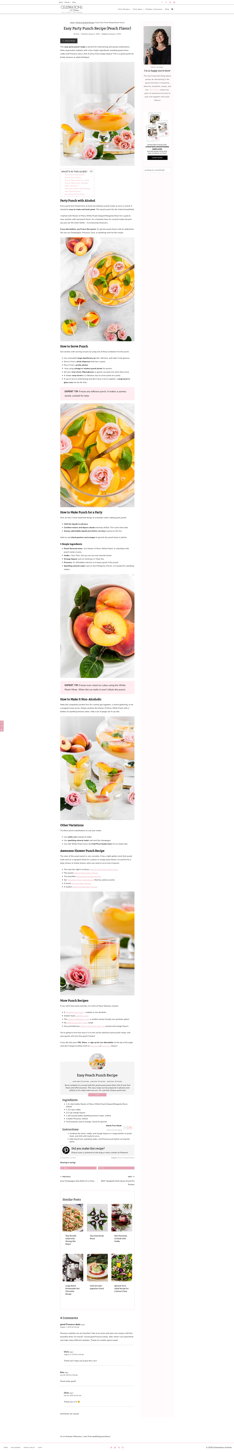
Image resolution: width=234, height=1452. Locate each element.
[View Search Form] (172, 9)
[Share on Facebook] (2, 722)
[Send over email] (2, 730)
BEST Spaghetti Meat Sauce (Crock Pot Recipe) (117, 1181)
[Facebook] (162, 2)
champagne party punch (77, 1022)
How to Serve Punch (73, 177)
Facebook (106, 1046)
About (61, 2)
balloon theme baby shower (86, 873)
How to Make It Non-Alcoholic (76, 183)
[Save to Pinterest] (2, 726)
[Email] (174, 2)
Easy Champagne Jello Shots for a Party (77, 1179)
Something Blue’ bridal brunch (81, 880)
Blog (167, 9)
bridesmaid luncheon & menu (88, 876)
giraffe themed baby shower (85, 887)
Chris (78, 34)
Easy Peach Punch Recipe (75, 194)
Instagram (94, 1046)
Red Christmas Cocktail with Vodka (120, 1238)
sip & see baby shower (81, 883)
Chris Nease (154, 90)
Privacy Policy (29, 1447)
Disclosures (15, 1447)
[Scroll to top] (229, 1417)
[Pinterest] (170, 2)
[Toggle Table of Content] (90, 171)
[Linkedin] (122, 1447)
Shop (74, 2)
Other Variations (71, 186)
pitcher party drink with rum (92, 1026)
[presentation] (73, 1217)
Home (6, 1447)
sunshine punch (82, 1016)
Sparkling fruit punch (75, 1012)
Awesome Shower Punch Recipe (77, 189)
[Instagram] (166, 2)
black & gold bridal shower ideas (104, 869)
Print (97, 1095)
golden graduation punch (78, 1019)
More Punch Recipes (73, 191)
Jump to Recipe (69, 41)
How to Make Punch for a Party (77, 180)
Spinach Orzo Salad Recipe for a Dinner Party (121, 1288)
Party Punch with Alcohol (74, 175)
